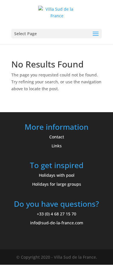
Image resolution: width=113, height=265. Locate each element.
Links (57, 146)
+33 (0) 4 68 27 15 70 (56, 214)
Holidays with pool (56, 175)
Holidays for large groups (56, 184)
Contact (56, 137)
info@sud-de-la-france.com (56, 222)
